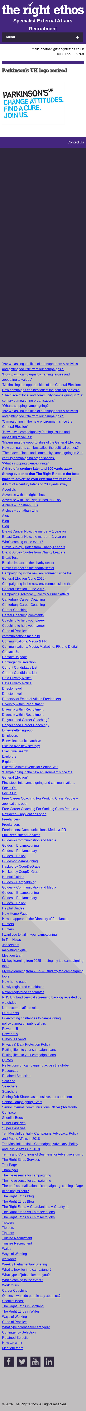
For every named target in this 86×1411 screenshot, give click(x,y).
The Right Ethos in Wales (21, 1311)
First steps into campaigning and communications (38, 782)
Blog (5, 521)
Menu (10, 37)
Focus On (9, 788)
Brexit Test (10, 557)
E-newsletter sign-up (17, 730)
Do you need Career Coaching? (25, 720)
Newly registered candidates (23, 987)
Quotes (7, 1060)
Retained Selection (16, 1076)
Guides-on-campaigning (20, 861)
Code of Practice (14, 631)
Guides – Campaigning (19, 882)
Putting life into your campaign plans (29, 1049)
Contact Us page (14, 657)
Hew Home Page (15, 913)
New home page (14, 981)
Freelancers (11, 819)
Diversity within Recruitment (22, 704)
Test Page (9, 1165)
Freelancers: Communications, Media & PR (34, 830)
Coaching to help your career (23, 620)
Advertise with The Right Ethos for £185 (31, 500)
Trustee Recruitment (17, 1238)
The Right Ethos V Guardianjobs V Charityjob (35, 1207)
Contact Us (10, 652)
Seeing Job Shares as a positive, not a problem (37, 1097)
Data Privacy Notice (17, 678)
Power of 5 (10, 1029)
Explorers (9, 756)
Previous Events (14, 1039)
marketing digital (14, 950)
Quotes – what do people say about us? (31, 1296)
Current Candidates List (19, 667)
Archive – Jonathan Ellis (20, 505)
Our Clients (10, 1013)
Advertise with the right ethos (23, 495)
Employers (10, 735)
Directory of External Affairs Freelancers (31, 699)
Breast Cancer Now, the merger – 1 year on (34, 531)
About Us (9, 489)
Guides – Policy (13, 856)
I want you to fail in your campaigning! (30, 934)
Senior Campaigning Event (22, 1102)
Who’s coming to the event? (22, 542)
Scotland (8, 1081)
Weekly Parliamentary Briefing (24, 1264)
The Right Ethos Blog (18, 1196)
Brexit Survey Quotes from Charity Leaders (33, 547)
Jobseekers (10, 945)
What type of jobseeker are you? (26, 1275)
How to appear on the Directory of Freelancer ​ (35, 919)
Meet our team (12, 955)
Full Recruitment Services (21, 835)
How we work (12, 1343)
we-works (9, 1259)
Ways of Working (14, 1254)
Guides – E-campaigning (20, 845)
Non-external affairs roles (20, 1008)
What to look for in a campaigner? (27, 1269)
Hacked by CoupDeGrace (21, 866)
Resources (10, 1070)
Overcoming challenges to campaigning (31, 1018)
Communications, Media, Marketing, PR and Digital (40, 646)
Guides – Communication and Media (29, 840)
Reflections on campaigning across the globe (35, 1065)
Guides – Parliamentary (19, 851)
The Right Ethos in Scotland (23, 1306)
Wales (6, 1248)
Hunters (8, 924)
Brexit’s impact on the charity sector (28, 563)
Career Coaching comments (23, 615)
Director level (12, 688)
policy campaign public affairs (24, 1023)
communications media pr (21, 636)
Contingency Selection (19, 662)
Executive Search (15, 751)
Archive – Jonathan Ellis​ (20, 510)
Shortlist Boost (13, 1118)
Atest (6, 515)
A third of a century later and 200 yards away (34, 484)
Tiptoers (8, 1222)
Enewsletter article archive (21, 741)
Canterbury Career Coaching (23, 599)
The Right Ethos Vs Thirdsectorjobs (28, 1212)
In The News (11, 940)
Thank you (10, 1170)
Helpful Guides (13, 877)
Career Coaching (15, 610)
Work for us (10, 1285)
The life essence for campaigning (26, 1175)
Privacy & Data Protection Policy (26, 1044)
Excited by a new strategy (21, 746)
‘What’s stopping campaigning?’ (25, 406)
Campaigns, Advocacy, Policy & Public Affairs (35, 594)
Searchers (9, 1086)
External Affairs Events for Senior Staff (30, 767)
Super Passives (13, 1123)
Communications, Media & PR (24, 641)
